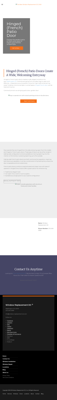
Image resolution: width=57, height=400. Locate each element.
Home (4, 356)
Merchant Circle (12, 332)
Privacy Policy (6, 375)
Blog (4, 369)
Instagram (10, 328)
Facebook (10, 320)
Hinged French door (41, 85)
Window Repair (7, 364)
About (32, 393)
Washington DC (12, 81)
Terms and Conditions (8, 377)
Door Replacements (19, 273)
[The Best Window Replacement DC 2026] (28, 5)
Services (9, 393)
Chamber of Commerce (14, 334)
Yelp (8, 324)
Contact (37, 393)
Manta (9, 330)
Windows (15, 393)
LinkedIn (9, 322)
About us (5, 372)
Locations (6, 367)
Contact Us (6, 359)
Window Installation (9, 361)
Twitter (9, 326)
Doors (21, 393)
